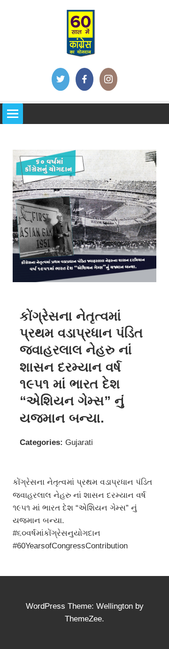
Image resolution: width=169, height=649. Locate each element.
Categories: (41, 442)
